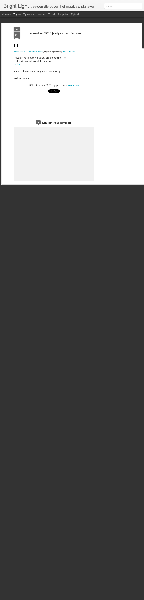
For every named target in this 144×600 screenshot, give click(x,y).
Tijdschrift (28, 14)
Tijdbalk (75, 14)
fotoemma (73, 85)
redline (17, 64)
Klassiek (6, 14)
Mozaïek (41, 14)
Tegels (17, 14)
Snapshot (63, 14)
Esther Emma (69, 51)
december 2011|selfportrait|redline (54, 33)
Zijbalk (51, 14)
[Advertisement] (113, 82)
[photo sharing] (16, 48)
